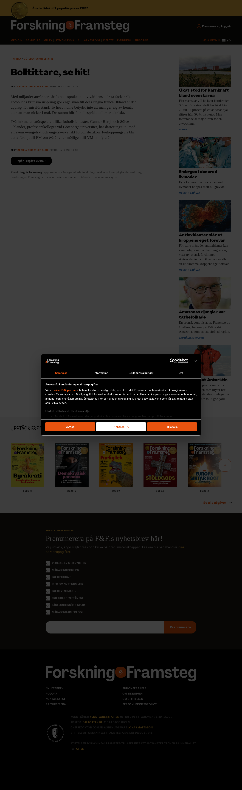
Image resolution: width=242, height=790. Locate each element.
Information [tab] (101, 372)
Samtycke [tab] (61, 372)
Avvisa (70, 426)
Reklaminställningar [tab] (140, 372)
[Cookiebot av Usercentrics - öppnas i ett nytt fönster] (172, 361)
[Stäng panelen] (195, 361)
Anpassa (119, 426)
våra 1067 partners (66, 390)
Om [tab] (181, 372)
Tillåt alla (172, 426)
